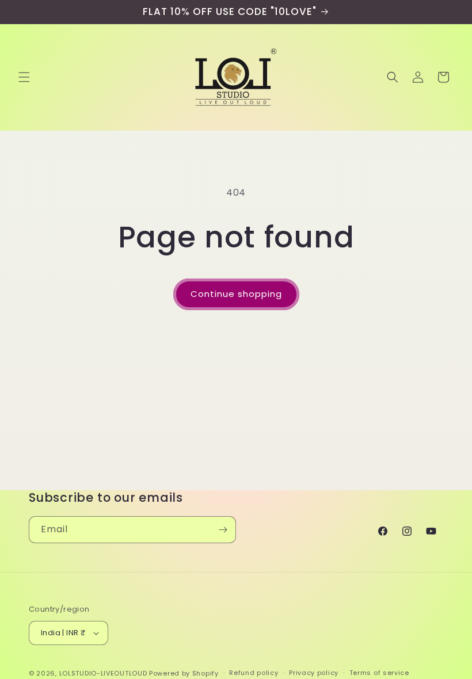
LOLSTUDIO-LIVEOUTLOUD (103, 673)
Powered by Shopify (184, 673)
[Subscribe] (222, 529)
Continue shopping (236, 294)
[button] (24, 77)
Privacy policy (313, 672)
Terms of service (379, 672)
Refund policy (253, 672)
